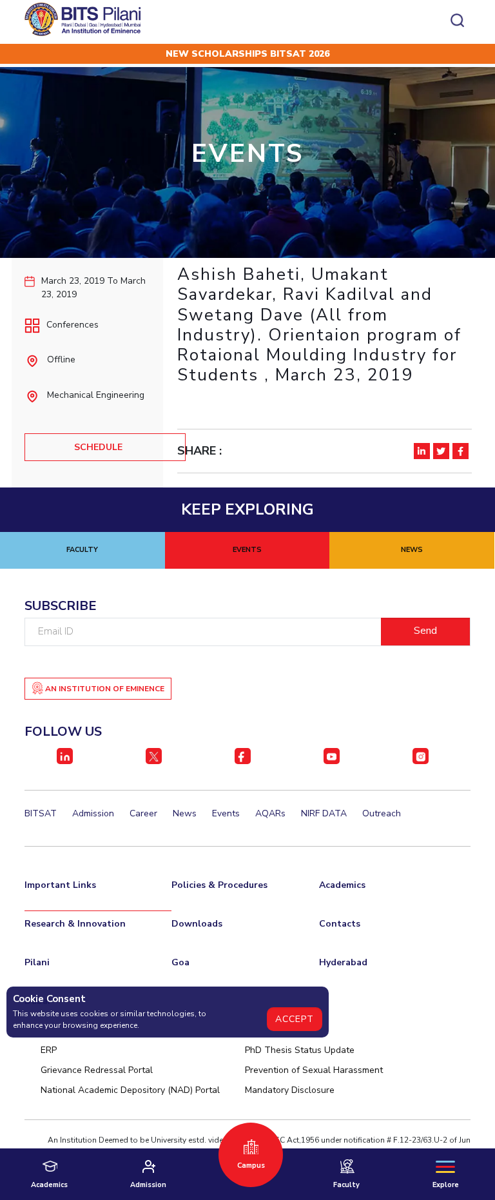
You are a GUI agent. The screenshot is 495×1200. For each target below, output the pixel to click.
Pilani (37, 962)
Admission (93, 813)
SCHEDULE (98, 447)
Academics (342, 885)
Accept (294, 1019)
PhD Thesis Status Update (299, 1050)
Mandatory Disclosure (290, 1090)
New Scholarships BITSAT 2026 (247, 54)
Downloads (196, 924)
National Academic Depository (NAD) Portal (130, 1090)
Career (143, 813)
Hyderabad (343, 962)
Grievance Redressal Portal (97, 1070)
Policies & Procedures (219, 885)
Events (226, 813)
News (185, 813)
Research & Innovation (75, 924)
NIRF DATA (324, 813)
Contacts (339, 924)
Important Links (60, 885)
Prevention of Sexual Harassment (314, 1070)
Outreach (381, 813)
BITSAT (40, 813)
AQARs (270, 813)
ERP (49, 1050)
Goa (180, 962)
